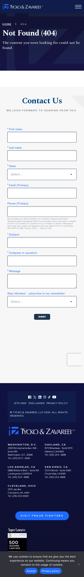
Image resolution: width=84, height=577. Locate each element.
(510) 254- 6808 (57, 477)
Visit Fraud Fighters (42, 515)
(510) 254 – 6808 (57, 454)
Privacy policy (51, 571)
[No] (79, 564)
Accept (31, 571)
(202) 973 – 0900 (21, 458)
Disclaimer (36, 403)
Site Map (20, 403)
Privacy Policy (57, 403)
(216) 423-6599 (20, 496)
